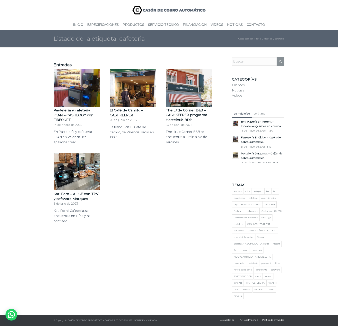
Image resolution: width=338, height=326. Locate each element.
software (275, 269)
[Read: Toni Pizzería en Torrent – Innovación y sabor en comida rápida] (235, 123)
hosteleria (257, 250)
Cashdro (238, 211)
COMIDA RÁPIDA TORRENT (262, 230)
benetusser (239, 198)
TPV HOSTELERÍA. (255, 282)
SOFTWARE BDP (243, 276)
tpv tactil (273, 282)
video (271, 289)
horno (245, 250)
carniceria (270, 204)
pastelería (253, 263)
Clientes (238, 85)
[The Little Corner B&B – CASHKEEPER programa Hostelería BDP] (189, 88)
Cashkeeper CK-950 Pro (246, 217)
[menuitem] (78, 25)
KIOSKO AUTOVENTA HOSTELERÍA (252, 256)
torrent (268, 276)
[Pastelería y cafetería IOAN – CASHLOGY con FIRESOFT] (77, 88)
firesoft (276, 243)
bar (268, 191)
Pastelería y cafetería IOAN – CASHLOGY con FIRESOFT (73, 115)
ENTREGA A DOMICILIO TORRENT (251, 243)
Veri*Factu (259, 289)
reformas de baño (243, 269)
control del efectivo (243, 237)
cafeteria (253, 198)
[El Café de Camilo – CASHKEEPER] (133, 88)
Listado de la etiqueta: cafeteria (99, 38)
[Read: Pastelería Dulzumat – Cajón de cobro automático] (235, 155)
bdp (275, 191)
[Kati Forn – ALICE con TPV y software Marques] (77, 171)
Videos (237, 95)
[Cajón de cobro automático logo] (169, 10)
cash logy (239, 224)
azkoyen (258, 191)
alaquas (238, 191)
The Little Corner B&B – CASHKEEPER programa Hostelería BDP (186, 115)
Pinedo (278, 263)
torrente (238, 282)
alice (247, 191)
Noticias (238, 90)
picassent (266, 263)
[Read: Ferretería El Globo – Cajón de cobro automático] (235, 139)
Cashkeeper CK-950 (271, 211)
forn (236, 250)
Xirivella (238, 296)
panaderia (239, 263)
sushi (258, 276)
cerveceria (239, 230)
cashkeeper (252, 211)
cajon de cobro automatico (247, 204)
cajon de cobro (268, 198)
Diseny (260, 237)
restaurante (261, 269)
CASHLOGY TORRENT (258, 224)
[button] (11, 315)
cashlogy (266, 217)
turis (236, 289)
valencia (246, 289)
